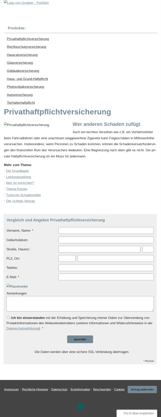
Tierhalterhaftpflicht (21, 103)
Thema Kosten (16, 189)
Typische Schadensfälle (23, 195)
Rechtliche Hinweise (35, 389)
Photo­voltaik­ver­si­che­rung (25, 87)
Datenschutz (59, 389)
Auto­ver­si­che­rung (20, 95)
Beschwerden (102, 389)
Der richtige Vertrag (20, 201)
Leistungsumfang (18, 177)
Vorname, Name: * (19, 230)
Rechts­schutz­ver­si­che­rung (26, 47)
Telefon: (12, 268)
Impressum (11, 389)
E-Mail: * (12, 277)
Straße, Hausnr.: (18, 249)
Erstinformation (80, 389)
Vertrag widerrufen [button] (142, 389)
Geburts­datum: (17, 240)
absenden (80, 339)
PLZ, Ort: (13, 258)
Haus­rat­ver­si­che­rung (22, 55)
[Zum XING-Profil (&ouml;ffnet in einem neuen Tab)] (80, 407)
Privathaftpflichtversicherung (28, 39)
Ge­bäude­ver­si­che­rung (23, 71)
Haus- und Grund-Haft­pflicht (27, 79)
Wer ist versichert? (20, 183)
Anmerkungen (16, 293)
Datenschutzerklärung (22, 328)
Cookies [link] (119, 389)
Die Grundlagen (17, 171)
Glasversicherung (20, 63)
